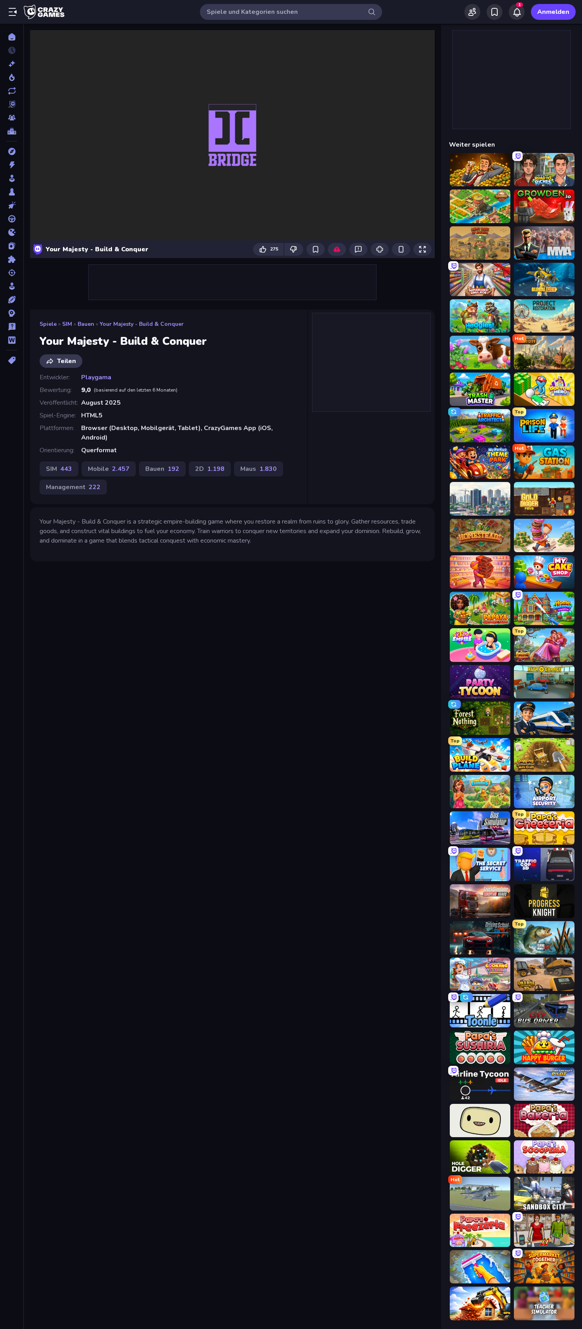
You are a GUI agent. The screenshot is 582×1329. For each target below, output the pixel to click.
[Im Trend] (11, 77)
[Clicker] (11, 205)
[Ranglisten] (11, 131)
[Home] (11, 37)
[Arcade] (11, 178)
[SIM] (11, 286)
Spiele (48, 324)
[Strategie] (11, 313)
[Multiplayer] (11, 117)
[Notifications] (517, 12)
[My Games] (494, 12)
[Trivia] (11, 326)
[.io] (11, 232)
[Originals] (11, 104)
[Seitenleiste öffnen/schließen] (12, 11)
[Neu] (11, 64)
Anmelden (553, 12)
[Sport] (11, 299)
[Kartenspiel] (11, 245)
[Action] (11, 165)
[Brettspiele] (11, 192)
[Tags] (11, 360)
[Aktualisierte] (11, 91)
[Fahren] (11, 219)
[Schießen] (11, 272)
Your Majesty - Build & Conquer (142, 324)
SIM (67, 324)
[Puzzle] (11, 259)
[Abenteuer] (11, 151)
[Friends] (472, 12)
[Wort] (11, 340)
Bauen (86, 324)
